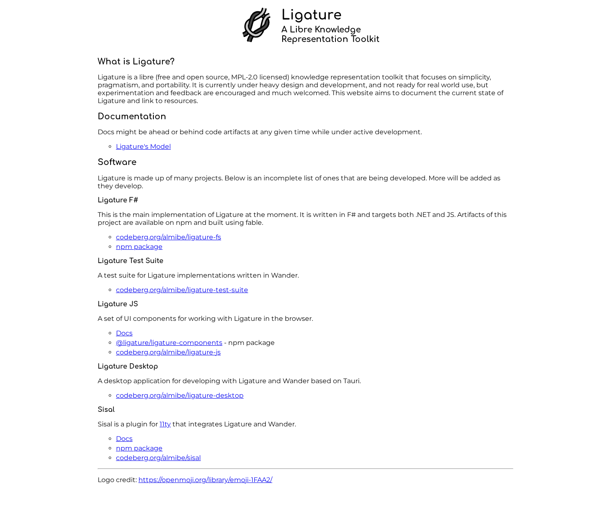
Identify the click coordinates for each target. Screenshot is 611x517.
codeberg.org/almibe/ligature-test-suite (182, 290)
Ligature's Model (143, 146)
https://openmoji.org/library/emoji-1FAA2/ (205, 480)
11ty (165, 424)
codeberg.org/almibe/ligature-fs (168, 237)
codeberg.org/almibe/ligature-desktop (180, 395)
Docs (124, 333)
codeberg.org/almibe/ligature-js (168, 352)
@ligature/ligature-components (169, 343)
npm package (139, 247)
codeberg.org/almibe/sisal (158, 458)
